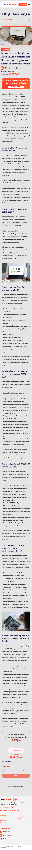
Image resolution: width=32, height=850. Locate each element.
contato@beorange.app (11, 810)
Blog (19, 818)
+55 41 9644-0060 (8, 807)
